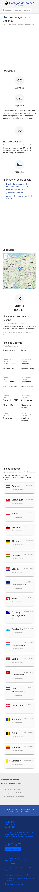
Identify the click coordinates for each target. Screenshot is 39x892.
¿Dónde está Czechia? (14, 193)
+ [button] (5, 255)
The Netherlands (18, 691)
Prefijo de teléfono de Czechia (17, 189)
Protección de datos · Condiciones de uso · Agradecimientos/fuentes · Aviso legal (19, 812)
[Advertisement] (19, 47)
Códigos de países (21, 3)
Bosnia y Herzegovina (18, 615)
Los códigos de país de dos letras (13, 793)
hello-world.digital (13, 849)
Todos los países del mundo (11, 789)
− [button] (5, 258)
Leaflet (25, 288)
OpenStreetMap (32, 288)
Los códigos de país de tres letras (13, 796)
